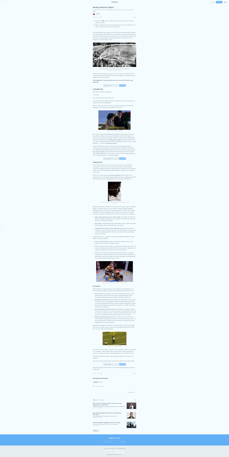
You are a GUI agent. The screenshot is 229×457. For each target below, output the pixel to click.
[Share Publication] (214, 2)
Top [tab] (94, 400)
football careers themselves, (115, 140)
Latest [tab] (97, 400)
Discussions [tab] (102, 400)
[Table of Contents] (1, 228)
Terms (116, 448)
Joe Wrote (98, 13)
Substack (108, 454)
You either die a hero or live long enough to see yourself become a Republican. (109, 406)
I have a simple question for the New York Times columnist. (105, 416)
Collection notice (121, 448)
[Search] (212, 2)
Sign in (225, 2)
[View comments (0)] (98, 17)
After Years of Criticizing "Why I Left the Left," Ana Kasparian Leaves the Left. (107, 404)
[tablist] (98, 382)
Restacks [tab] (100, 382)
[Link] (91, 89)
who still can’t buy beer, (99, 152)
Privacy (113, 448)
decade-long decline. (112, 143)
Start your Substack (111, 451)
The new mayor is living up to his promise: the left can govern (105, 424)
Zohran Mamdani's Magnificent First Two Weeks (106, 422)
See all (95, 430)
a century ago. (127, 177)
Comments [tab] (96, 382)
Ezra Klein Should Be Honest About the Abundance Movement (107, 413)
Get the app (120, 451)
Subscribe (219, 2)
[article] (114, 406)
